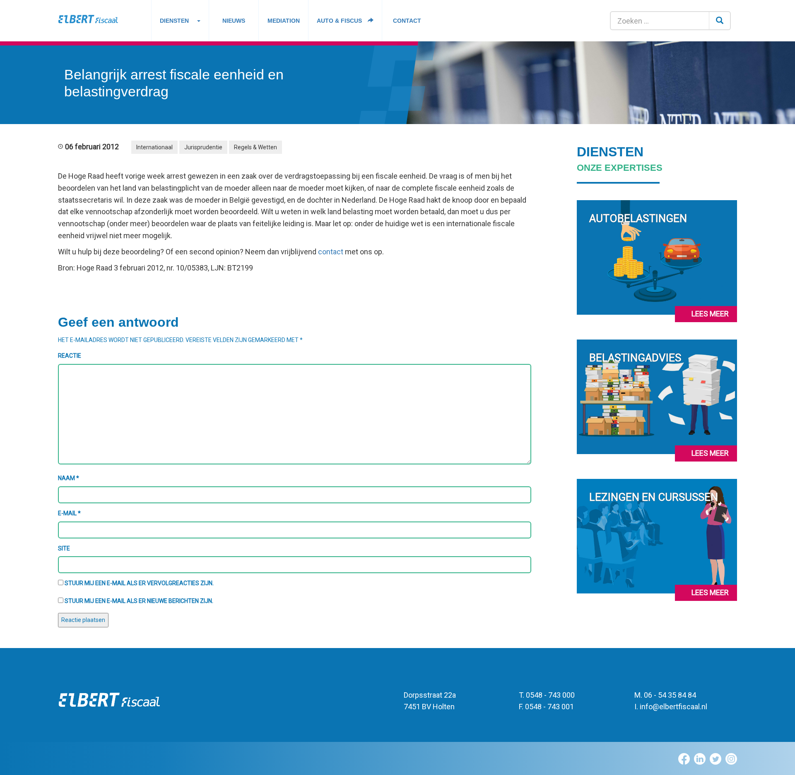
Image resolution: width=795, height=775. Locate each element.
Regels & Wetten (255, 147)
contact (330, 251)
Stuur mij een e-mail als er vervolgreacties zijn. (139, 583)
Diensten (174, 20)
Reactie (69, 355)
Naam (68, 478)
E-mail (69, 513)
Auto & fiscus (340, 20)
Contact (407, 20)
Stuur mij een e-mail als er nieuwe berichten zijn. (139, 601)
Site (64, 548)
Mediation (283, 20)
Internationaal (154, 147)
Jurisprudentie (203, 147)
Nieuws (233, 20)
